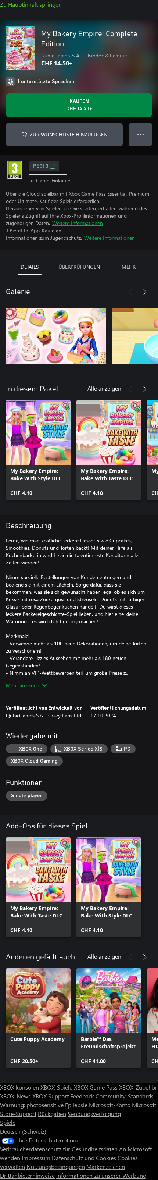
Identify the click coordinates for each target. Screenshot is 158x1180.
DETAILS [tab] (30, 266)
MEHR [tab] (129, 266)
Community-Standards (125, 1096)
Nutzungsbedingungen (55, 1166)
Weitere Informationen (77, 223)
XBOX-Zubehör (138, 1087)
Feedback (82, 1096)
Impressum (36, 1158)
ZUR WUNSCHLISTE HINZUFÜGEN (68, 134)
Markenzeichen (105, 1166)
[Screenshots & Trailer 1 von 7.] (56, 336)
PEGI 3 (40, 166)
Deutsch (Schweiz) (23, 1131)
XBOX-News (15, 1096)
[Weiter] (144, 292)
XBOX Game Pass (96, 1087)
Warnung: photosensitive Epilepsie (43, 1105)
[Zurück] (130, 292)
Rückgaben (52, 1113)
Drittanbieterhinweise (27, 1175)
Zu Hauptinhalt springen (31, 4)
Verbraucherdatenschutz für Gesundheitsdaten (59, 1149)
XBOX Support (50, 1096)
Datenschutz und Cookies (84, 1158)
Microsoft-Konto (109, 1105)
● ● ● (140, 134)
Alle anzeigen (104, 388)
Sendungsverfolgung (94, 1113)
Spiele (7, 1122)
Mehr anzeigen (22, 685)
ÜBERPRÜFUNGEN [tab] (79, 266)
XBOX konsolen (19, 1087)
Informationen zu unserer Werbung (101, 1175)
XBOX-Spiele (56, 1087)
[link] (38, 450)
